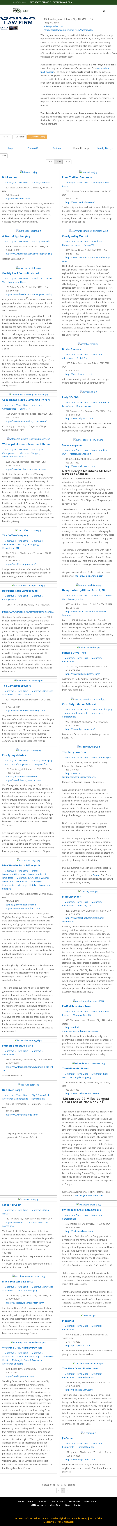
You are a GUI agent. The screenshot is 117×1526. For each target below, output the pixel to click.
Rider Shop (90, 1501)
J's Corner (68, 1438)
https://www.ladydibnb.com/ (79, 418)
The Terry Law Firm (74, 752)
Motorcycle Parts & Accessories (27, 1360)
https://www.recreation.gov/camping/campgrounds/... (28, 611)
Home (21, 1501)
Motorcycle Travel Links (16, 182)
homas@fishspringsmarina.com (21, 776)
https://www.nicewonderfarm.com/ (23, 908)
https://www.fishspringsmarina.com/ (23, 780)
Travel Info (74, 1501)
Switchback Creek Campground (81, 1210)
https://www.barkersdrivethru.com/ (83, 673)
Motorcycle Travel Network (58, 1521)
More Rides (55, 1505)
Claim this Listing (37, 136)
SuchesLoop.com (72, 445)
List (50, 161)
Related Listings (81, 148)
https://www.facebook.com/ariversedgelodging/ (29, 253)
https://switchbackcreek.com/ (80, 1231)
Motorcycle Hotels (40, 182)
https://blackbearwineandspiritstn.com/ (25, 1302)
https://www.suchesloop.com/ (80, 466)
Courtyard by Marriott (76, 236)
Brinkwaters (9, 177)
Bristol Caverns (71, 349)
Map (10, 148)
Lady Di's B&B (70, 397)
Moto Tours (58, 1501)
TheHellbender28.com (75, 1068)
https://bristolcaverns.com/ (79, 374)
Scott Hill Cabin (11, 1204)
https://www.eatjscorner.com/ (80, 1459)
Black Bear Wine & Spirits (17, 1281)
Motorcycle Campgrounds (17, 764)
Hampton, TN (40, 764)
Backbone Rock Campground (20, 590)
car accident (103, 68)
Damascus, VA (83, 406)
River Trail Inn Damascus (77, 177)
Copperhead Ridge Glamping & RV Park (26, 400)
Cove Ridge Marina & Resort (79, 704)
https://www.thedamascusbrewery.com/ (25, 710)
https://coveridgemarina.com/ (80, 729)
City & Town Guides (41, 1095)
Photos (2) (33, 148)
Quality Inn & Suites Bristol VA (20, 273)
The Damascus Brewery (16, 685)
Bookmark (20, 136)
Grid (59, 161)
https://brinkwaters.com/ (18, 198)
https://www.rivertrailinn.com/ (80, 202)
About (31, 1501)
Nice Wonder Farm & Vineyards (21, 865)
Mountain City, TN (81, 1015)
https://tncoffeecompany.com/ (21, 564)
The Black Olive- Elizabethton (80, 1368)
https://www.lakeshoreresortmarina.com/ (26, 469)
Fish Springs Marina (14, 755)
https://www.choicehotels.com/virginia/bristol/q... (29, 294)
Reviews (57, 148)
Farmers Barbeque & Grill (17, 1045)
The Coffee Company (15, 535)
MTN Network (38, 1505)
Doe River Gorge (12, 1090)
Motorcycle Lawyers (101, 757)
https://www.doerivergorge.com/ (22, 1114)
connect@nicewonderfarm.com (21, 904)
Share (6, 136)
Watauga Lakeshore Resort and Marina (26, 444)
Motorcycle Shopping (30, 453)
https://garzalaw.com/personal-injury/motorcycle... (68, 29)
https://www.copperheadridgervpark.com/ (26, 421)
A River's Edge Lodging (16, 236)
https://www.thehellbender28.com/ (82, 1093)
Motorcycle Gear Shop (28, 1356)
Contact (97, 875)
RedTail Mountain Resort (77, 1006)
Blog (67, 1505)
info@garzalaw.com (53, 26)
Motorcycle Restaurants (76, 713)
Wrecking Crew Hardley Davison (22, 1347)
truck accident (47, 71)
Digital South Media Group (72, 1518)
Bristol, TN (96, 241)
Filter (4, 155)
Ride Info (43, 1501)
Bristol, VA (88, 245)
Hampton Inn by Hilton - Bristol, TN (83, 590)
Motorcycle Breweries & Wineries (32, 877)
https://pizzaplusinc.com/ (78, 1345)
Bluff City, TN (84, 905)
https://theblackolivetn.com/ (79, 1389)
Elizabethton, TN (85, 1377)
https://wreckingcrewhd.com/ (20, 1376)
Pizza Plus (68, 1320)
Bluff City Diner (71, 896)
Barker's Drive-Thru (74, 652)
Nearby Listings (105, 148)
